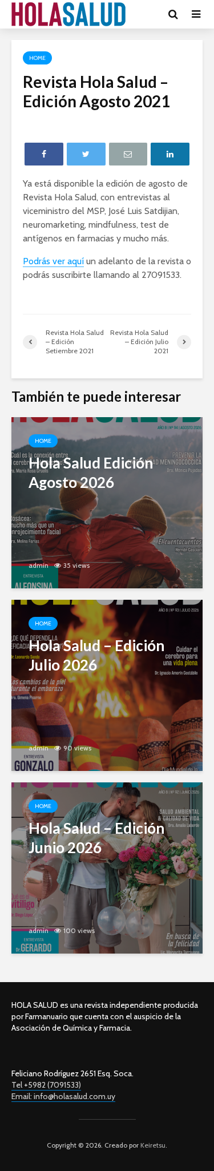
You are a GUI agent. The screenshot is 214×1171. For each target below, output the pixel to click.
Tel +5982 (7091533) (46, 1085)
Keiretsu (152, 1145)
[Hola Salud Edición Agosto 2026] (107, 501)
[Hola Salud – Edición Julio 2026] (107, 684)
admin (39, 565)
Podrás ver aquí (53, 261)
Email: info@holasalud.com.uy (63, 1096)
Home (37, 58)
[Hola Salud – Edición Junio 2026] (107, 867)
